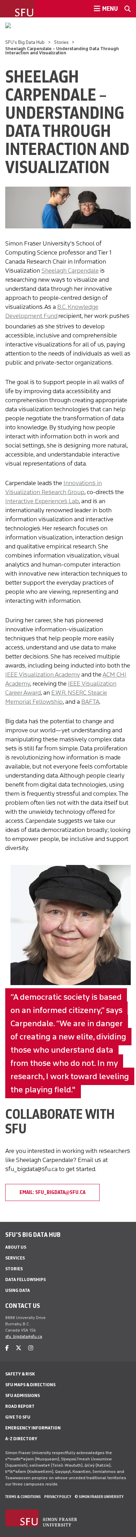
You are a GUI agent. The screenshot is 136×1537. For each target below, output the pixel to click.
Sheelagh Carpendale (70, 270)
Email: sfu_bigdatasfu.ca (52, 1192)
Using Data (17, 1290)
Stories (61, 42)
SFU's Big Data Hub (25, 42)
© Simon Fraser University (99, 1496)
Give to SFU (17, 1417)
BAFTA (90, 701)
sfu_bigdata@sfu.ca (23, 1336)
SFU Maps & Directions (30, 1385)
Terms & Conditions (23, 1496)
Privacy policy (57, 1496)
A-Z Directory (21, 1439)
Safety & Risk (20, 1374)
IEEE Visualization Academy (42, 674)
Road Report (20, 1406)
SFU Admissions (22, 1395)
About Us (15, 1247)
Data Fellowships (25, 1279)
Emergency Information (33, 1428)
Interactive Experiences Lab (42, 501)
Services (15, 1258)
